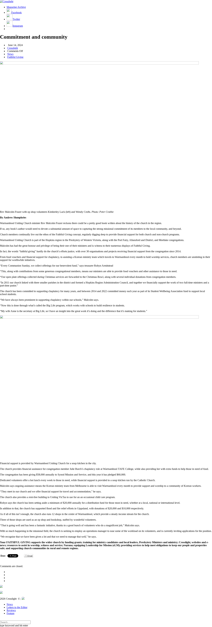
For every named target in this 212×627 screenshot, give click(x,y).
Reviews (11, 610)
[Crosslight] (6, 1)
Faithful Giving (15, 57)
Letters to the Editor (17, 607)
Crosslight (12, 48)
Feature (10, 613)
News (10, 54)
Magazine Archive (16, 7)
